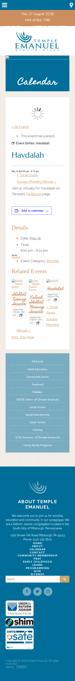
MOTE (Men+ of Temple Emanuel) (37, 399)
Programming (37, 568)
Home (37, 543)
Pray (37, 558)
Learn (37, 564)
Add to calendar (32, 211)
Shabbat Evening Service (19, 299)
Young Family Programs (37, 445)
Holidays (37, 392)
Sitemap (37, 574)
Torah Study (27, 175)
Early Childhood (37, 561)
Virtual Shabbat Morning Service (37, 304)
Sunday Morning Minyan (36, 182)
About (37, 546)
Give (37, 571)
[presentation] (19, 283)
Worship (52, 261)
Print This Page (23, 337)
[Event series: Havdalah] (55, 300)
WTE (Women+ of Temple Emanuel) (37, 437)
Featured (37, 384)
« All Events (20, 127)
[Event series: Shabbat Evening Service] (20, 315)
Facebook (34, 194)
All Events (38, 361)
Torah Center (37, 422)
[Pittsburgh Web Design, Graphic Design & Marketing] (21, 666)
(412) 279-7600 (42, 539)
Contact (37, 552)
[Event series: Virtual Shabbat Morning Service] (37, 323)
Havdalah (16, 257)
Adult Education (37, 369)
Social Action (37, 407)
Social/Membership (37, 414)
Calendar (37, 549)
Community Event (37, 377)
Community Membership (38, 555)
